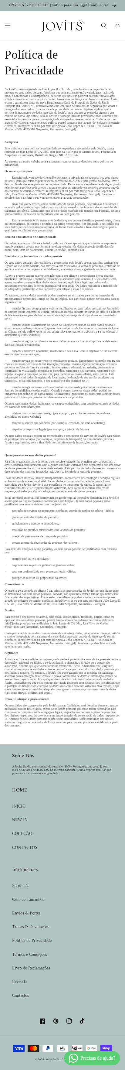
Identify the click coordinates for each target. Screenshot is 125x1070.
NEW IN (20, 820)
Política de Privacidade (32, 940)
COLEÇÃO (22, 833)
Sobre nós (20, 886)
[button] (7, 25)
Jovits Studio (53, 1059)
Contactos (20, 995)
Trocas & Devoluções (30, 927)
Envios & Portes (26, 913)
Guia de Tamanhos (28, 899)
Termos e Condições (29, 954)
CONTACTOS (24, 847)
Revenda (19, 981)
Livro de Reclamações (31, 968)
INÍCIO (18, 806)
